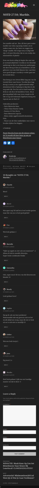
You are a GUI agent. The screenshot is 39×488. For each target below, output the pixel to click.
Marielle (10, 244)
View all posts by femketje (16, 160)
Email (5, 437)
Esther (9, 334)
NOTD (24, 166)
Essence (5, 168)
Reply (6, 196)
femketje (16, 166)
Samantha (10, 268)
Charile (9, 185)
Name (5, 429)
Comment (7, 404)
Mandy (9, 289)
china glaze (31, 166)
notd (14, 168)
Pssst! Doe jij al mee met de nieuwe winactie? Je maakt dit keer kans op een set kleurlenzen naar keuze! (19, 135)
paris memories (20, 168)
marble (10, 168)
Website (6, 445)
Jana (8, 353)
